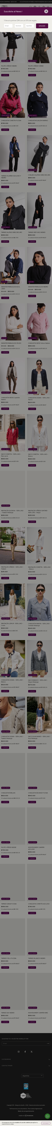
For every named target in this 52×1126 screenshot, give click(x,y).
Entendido (46, 1123)
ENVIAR (42, 26)
